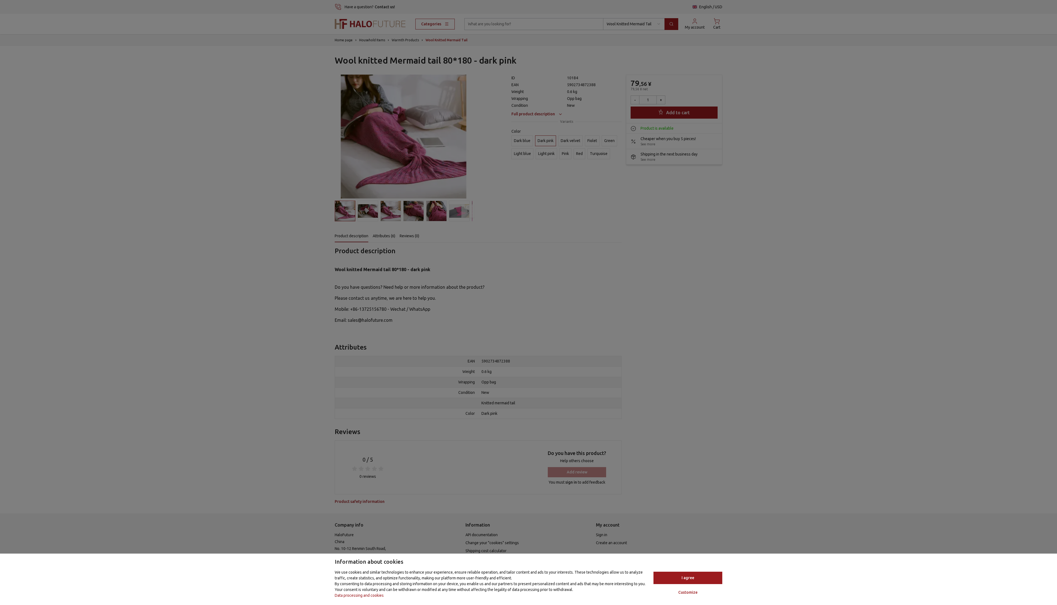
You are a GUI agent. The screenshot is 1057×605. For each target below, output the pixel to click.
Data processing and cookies (359, 595)
